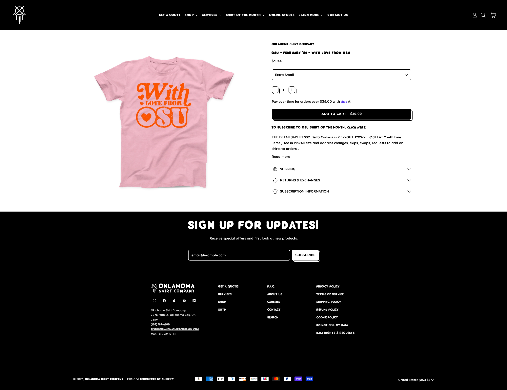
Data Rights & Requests (335, 332)
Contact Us (338, 15)
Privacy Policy (328, 286)
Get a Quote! (228, 286)
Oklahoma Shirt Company (293, 44)
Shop (222, 302)
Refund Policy (327, 309)
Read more (281, 156)
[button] (483, 15)
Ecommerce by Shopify (157, 379)
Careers (273, 302)
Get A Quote (170, 15)
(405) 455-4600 (160, 324)
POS (130, 379)
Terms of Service (330, 294)
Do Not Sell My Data (332, 325)
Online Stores (282, 15)
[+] (292, 89)
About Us (274, 294)
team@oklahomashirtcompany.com (175, 329)
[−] (275, 89)
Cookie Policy (327, 317)
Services (225, 294)
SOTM (222, 309)
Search (273, 317)
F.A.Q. (271, 286)
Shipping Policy (328, 302)
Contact (274, 309)
